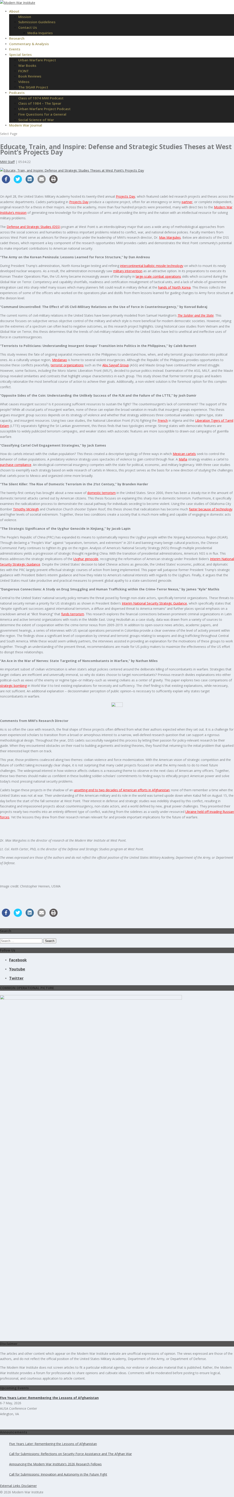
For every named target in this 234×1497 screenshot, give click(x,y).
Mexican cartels (184, 454)
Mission (24, 16)
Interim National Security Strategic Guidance (154, 603)
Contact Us (27, 27)
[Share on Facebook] (6, 182)
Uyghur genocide (85, 559)
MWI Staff (7, 162)
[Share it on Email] (41, 182)
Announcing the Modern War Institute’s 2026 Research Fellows (55, 1464)
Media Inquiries (40, 33)
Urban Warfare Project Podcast (44, 108)
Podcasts (17, 92)
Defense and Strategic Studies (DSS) (33, 227)
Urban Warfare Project (37, 60)
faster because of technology (210, 509)
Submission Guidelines (37, 22)
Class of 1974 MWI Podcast (41, 98)
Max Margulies (170, 237)
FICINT (23, 71)
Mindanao (59, 360)
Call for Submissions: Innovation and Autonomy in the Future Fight (58, 1474)
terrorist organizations (67, 365)
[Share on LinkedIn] (30, 182)
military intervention (127, 271)
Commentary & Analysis (29, 43)
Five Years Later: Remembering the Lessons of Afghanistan (53, 1444)
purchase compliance (15, 465)
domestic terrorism (101, 493)
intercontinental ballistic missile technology (151, 266)
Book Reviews (29, 76)
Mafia (183, 459)
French (163, 420)
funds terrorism (72, 614)
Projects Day (125, 196)
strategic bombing (13, 685)
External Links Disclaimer (18, 1486)
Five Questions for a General (42, 114)
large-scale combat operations (158, 276)
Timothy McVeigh (26, 509)
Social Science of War (36, 119)
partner (187, 202)
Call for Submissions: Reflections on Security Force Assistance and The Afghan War (70, 1454)
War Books (27, 65)
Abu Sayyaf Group (115, 365)
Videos (23, 81)
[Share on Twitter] (18, 182)
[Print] (53, 182)
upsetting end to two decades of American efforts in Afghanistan (122, 790)
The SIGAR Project (33, 87)
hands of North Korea (174, 287)
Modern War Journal (25, 125)
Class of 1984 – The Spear (39, 103)
